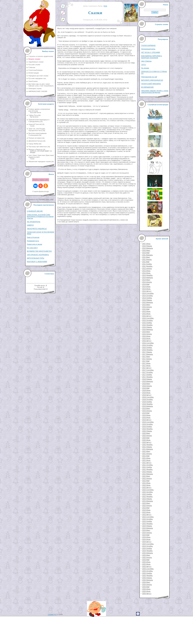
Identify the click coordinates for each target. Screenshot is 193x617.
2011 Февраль (147, 255)
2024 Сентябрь (148, 544)
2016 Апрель (147, 334)
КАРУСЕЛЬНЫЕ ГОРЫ (35, 258)
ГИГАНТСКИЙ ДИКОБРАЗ (151, 84)
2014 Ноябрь (147, 298)
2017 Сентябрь (148, 370)
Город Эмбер (33, 144)
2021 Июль (146, 460)
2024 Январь (147, 526)
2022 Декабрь (147, 496)
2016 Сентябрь (148, 343)
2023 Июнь (146, 510)
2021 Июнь (146, 458)
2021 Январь (147, 447)
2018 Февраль (147, 381)
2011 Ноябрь (147, 264)
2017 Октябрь (147, 372)
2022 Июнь (146, 483)
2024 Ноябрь (147, 548)
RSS (105, 6)
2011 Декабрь (147, 266)
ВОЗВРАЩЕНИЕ (147, 87)
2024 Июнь (146, 537)
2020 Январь (147, 431)
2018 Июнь (146, 390)
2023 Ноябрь (147, 521)
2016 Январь (147, 327)
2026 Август (146, 593)
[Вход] (62, 21)
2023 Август (146, 514)
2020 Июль (146, 440)
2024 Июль (146, 539)
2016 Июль (146, 338)
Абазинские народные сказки (39, 161)
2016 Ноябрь (147, 347)
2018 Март (146, 383)
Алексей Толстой (34, 124)
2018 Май (145, 388)
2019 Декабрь (147, 429)
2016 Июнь (146, 336)
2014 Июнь (146, 286)
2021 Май (145, 456)
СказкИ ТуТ (52, 614)
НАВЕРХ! (30, 225)
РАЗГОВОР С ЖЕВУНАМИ (37, 261)
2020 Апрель (147, 435)
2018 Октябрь (147, 399)
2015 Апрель (147, 307)
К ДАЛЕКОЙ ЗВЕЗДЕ (35, 211)
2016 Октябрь (147, 345)
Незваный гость (33, 241)
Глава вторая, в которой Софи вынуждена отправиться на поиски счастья (40, 216)
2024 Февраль (147, 528)
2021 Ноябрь (147, 467)
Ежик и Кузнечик (33, 237)
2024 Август (146, 542)
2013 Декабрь (147, 275)
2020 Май (145, 438)
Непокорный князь (148, 49)
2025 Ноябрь (147, 573)
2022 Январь (147, 472)
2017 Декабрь (147, 377)
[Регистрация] (62, 15)
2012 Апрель (147, 268)
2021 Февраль (147, 449)
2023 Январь (147, 499)
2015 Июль (146, 314)
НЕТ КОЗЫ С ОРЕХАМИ (150, 52)
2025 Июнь (146, 562)
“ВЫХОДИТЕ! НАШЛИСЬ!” (37, 228)
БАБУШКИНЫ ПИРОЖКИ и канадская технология (151, 57)
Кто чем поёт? (32, 248)
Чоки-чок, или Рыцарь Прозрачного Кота (36, 129)
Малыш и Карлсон (35, 149)
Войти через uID (40, 180)
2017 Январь (147, 352)
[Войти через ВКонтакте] (35, 186)
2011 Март (146, 257)
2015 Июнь (146, 311)
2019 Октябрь (147, 424)
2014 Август (146, 291)
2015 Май (145, 309)
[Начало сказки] (62, 8)
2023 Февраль (147, 501)
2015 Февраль (147, 302)
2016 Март (146, 332)
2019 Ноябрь (147, 426)
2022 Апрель (147, 478)
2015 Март (146, 304)
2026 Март (146, 582)
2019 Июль (146, 417)
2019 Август (146, 420)
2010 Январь (147, 246)
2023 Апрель (147, 505)
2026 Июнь (146, 589)
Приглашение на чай (149, 77)
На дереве (145, 68)
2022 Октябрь (147, 492)
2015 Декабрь (147, 325)
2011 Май (145, 262)
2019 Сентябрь (148, 422)
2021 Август (146, 463)
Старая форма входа (40, 191)
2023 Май (145, 508)
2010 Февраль (147, 248)
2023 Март (146, 503)
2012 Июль (146, 273)
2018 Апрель (147, 386)
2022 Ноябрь (147, 494)
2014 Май (145, 284)
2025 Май (145, 560)
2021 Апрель (147, 453)
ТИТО (143, 64)
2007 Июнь (146, 244)
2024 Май (145, 535)
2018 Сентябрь (148, 397)
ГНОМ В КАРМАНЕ (148, 45)
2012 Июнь (146, 271)
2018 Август (146, 395)
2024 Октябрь (147, 546)
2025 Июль (146, 564)
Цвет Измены (146, 61)
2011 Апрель (147, 259)
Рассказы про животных (37, 146)
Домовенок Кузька (35, 141)
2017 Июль (146, 365)
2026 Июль (146, 591)
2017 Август (146, 368)
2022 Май (145, 481)
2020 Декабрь (147, 444)
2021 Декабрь (147, 469)
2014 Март (146, 280)
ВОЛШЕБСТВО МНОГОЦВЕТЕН (39, 251)
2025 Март (146, 555)
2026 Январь (147, 578)
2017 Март (146, 356)
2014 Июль (146, 289)
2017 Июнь (146, 363)
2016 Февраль (147, 329)
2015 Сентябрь (148, 318)
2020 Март (146, 433)
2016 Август (146, 341)
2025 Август (146, 566)
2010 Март (146, 250)
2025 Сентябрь (148, 569)
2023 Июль (146, 512)
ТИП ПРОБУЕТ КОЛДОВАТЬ (38, 255)
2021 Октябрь (147, 465)
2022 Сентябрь (148, 490)
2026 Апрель (147, 584)
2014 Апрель (147, 282)
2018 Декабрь (147, 404)
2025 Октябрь (147, 571)
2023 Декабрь (147, 523)
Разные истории (34, 138)
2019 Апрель (147, 411)
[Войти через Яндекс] (40, 186)
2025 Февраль (147, 553)
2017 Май (145, 361)
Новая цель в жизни (34, 244)
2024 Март (146, 530)
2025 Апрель (147, 557)
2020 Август (146, 442)
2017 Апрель (147, 359)
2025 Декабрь (147, 575)
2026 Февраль (147, 580)
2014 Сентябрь (148, 293)
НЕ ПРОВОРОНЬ (33, 222)
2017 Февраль (147, 354)
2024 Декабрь (147, 551)
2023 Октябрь (147, 519)
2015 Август (146, 316)
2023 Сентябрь (148, 517)
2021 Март (146, 451)
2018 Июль (146, 393)
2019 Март (146, 408)
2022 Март (146, 476)
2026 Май (145, 587)
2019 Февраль (147, 406)
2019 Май (145, 413)
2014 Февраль (147, 277)
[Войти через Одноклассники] (45, 186)
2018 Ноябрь (147, 402)
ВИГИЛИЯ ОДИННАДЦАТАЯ (152, 80)
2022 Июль (146, 485)
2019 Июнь (146, 415)
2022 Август (146, 487)
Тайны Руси (33, 115)
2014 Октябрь (147, 295)
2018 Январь (147, 379)
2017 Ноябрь (147, 374)
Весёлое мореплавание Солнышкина (37, 134)
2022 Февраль (147, 474)
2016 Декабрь (147, 350)
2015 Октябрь (147, 320)
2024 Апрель (147, 532)
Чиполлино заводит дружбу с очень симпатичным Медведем (154, 91)
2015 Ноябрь (147, 323)
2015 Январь (147, 300)
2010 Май (145, 253)
